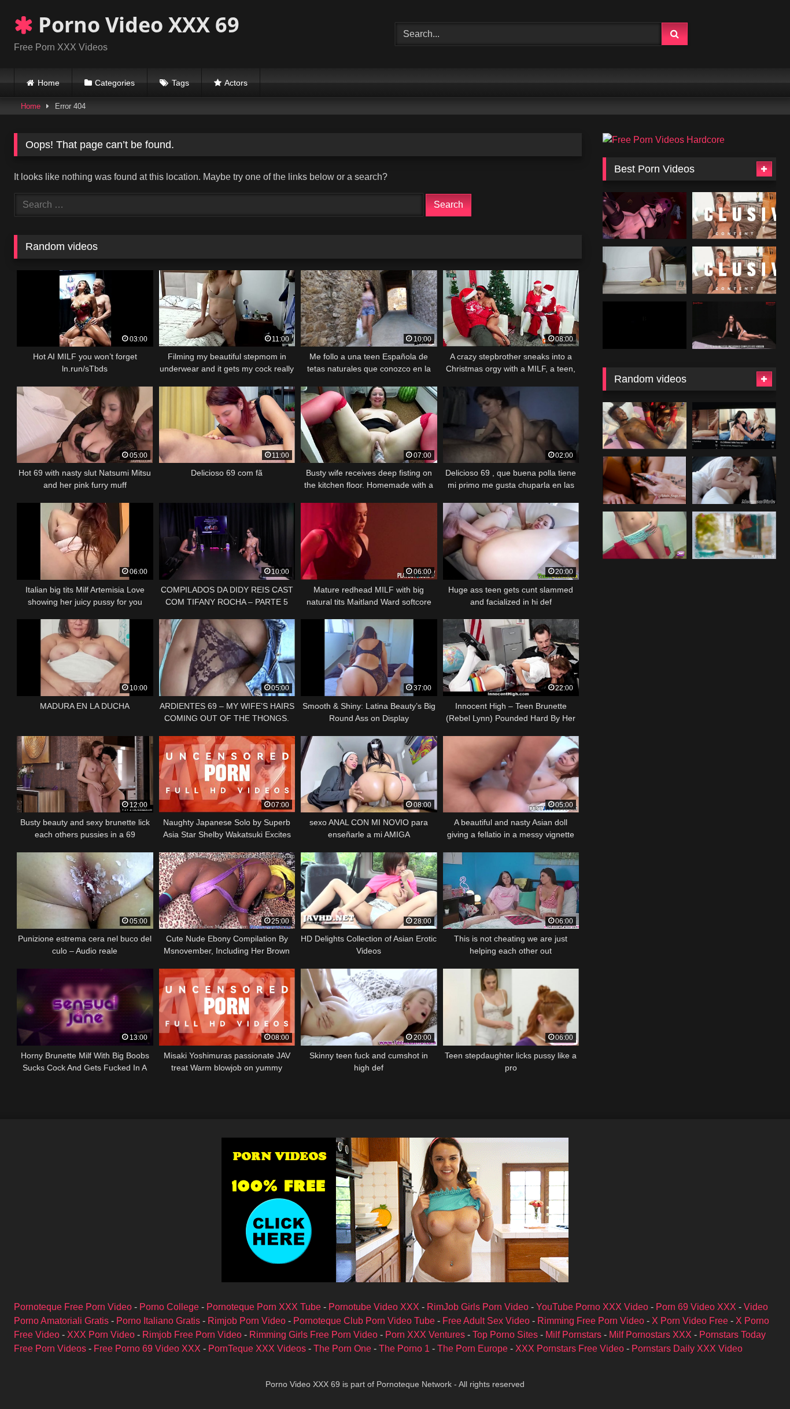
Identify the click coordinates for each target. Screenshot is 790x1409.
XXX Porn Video (101, 1335)
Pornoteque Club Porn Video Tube (364, 1321)
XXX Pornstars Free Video (569, 1348)
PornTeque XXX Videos (257, 1348)
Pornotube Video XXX (373, 1307)
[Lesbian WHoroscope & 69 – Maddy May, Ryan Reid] (644, 480)
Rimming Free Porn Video (590, 1321)
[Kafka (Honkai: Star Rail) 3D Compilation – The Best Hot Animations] (644, 216)
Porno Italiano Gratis (158, 1321)
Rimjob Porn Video (247, 1321)
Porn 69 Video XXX (696, 1307)
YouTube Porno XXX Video (592, 1307)
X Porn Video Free (690, 1321)
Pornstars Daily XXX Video (687, 1348)
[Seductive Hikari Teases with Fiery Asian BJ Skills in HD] (734, 216)
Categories (115, 82)
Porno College (169, 1307)
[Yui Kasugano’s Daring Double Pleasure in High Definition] (734, 270)
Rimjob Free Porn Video (192, 1335)
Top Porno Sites (505, 1335)
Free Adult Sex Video (486, 1321)
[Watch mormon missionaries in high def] (734, 480)
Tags (180, 82)
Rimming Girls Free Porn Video (313, 1335)
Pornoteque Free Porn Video (73, 1307)
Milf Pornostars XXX (650, 1335)
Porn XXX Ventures (425, 1335)
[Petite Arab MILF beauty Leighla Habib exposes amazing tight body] (734, 535)
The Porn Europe (472, 1348)
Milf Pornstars (573, 1335)
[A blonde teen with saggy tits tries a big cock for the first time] (644, 535)
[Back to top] (754, 1374)
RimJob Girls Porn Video (478, 1307)
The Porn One (342, 1348)
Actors (236, 82)
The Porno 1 (404, 1348)
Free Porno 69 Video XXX (147, 1348)
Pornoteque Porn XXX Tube (263, 1307)
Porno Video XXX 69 (136, 24)
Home (49, 82)
